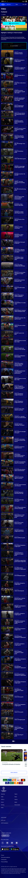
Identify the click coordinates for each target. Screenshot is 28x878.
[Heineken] (5, 780)
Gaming (2, 804)
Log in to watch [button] (15, 23)
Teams (16, 794)
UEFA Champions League (3, 4)
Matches (3, 794)
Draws (2, 802)
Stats (2, 807)
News (16, 796)
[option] (14, 46)
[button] (24, 4)
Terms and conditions (5, 857)
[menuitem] (10, 4)
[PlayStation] (9, 780)
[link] (8, 4)
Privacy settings (4, 861)
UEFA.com (3, 820)
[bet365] (12, 783)
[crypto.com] (7, 783)
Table (2, 796)
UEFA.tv (2, 799)
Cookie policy (4, 859)
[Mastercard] (23, 780)
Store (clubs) (17, 804)
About (16, 802)
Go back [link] (4, 14)
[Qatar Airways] (21, 783)
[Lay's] (14, 780)
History (16, 799)
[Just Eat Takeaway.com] (16, 783)
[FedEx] (18, 780)
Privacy (2, 855)
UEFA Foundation (4, 823)
